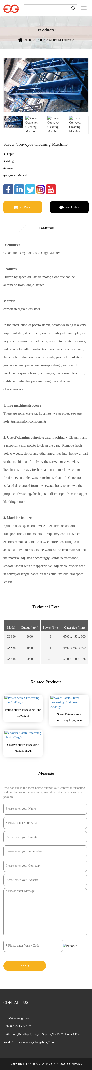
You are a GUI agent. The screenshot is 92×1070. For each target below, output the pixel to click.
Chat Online (72, 207)
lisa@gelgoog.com (17, 1018)
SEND (25, 965)
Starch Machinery (60, 39)
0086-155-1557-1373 (19, 1026)
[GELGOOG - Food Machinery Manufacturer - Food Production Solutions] (11, 8)
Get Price (24, 207)
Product (41, 39)
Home (28, 39)
